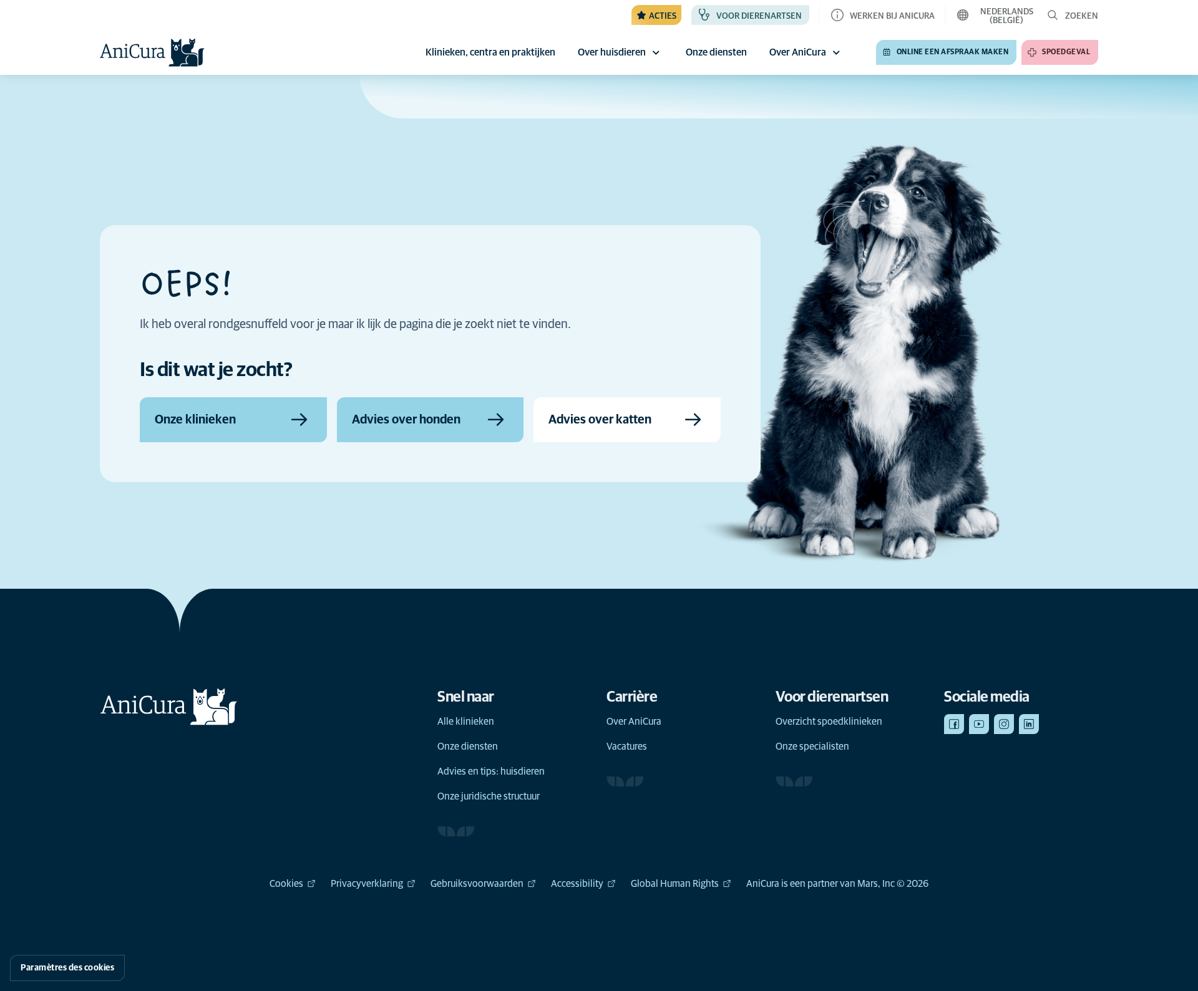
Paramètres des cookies (67, 968)
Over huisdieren (612, 52)
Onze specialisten (812, 747)
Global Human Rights (675, 884)
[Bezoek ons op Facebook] (954, 724)
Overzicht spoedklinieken (829, 722)
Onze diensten (467, 747)
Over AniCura (797, 52)
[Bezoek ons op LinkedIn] (1029, 724)
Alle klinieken (465, 722)
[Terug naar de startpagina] (152, 52)
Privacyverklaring (367, 884)
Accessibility (577, 884)
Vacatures (626, 747)
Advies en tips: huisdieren (491, 771)
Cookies (286, 884)
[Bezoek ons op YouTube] (979, 724)
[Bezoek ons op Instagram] (1004, 724)
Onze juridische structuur (488, 796)
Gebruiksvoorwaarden (477, 884)
